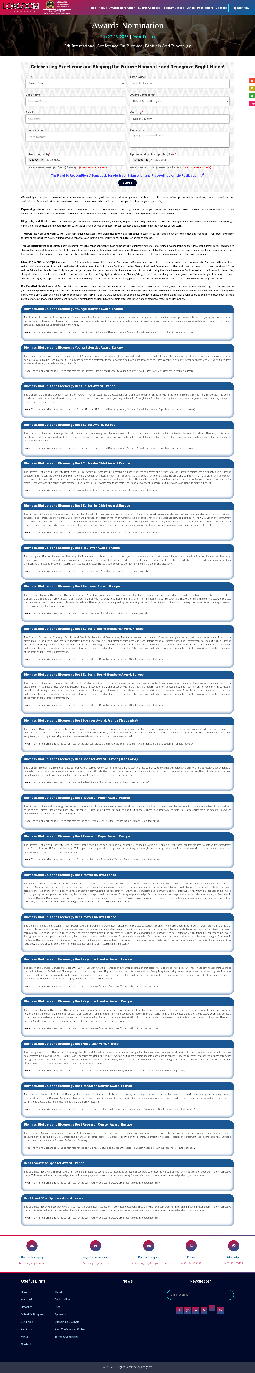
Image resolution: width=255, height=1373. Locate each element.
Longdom (146, 1367)
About (103, 8)
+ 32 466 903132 (191, 1263)
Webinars (26, 1329)
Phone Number (36, 130)
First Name (138, 77)
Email (30, 112)
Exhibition (27, 1322)
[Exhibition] (54, 1322)
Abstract (26, 1299)
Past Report (205, 8)
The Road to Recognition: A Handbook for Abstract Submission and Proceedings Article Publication (125, 175)
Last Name (33, 94)
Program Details (173, 8)
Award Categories (142, 94)
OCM (57, 1307)
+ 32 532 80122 (233, 1263)
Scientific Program (32, 1314)
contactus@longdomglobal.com (149, 1263)
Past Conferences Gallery (70, 1329)
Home (92, 8)
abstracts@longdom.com (32, 1263)
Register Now (240, 8)
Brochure (26, 1307)
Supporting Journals (67, 1322)
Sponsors (60, 1314)
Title (30, 77)
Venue (191, 8)
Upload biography (38, 154)
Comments (137, 130)
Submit (127, 182)
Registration (62, 1299)
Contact (221, 8)
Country (136, 112)
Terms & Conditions (66, 1336)
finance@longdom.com (96, 1263)
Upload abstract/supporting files (153, 154)
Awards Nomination (122, 8)
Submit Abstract (149, 8)
